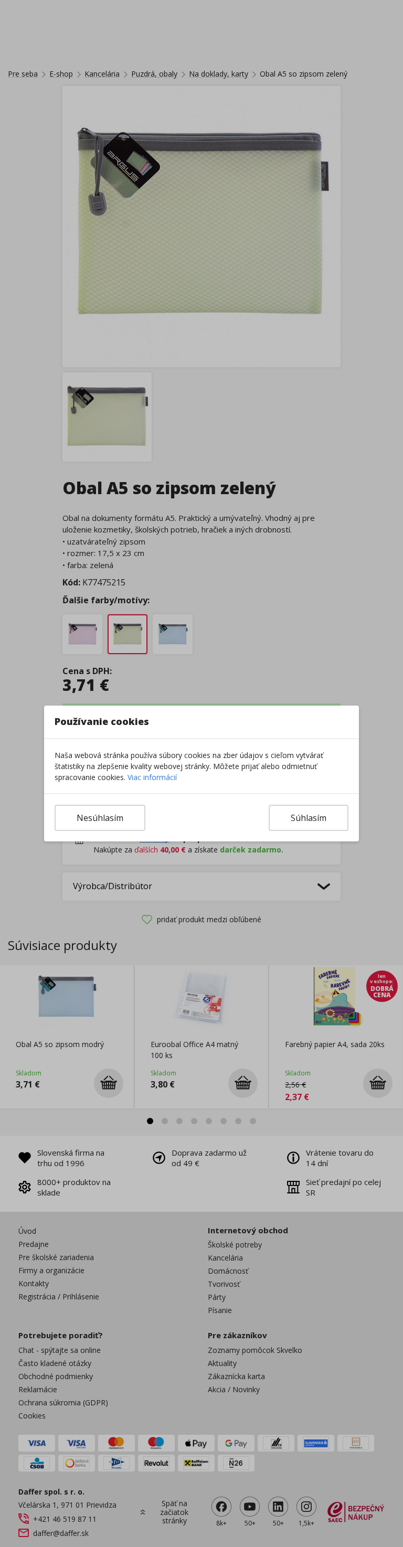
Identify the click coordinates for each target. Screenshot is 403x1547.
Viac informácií (152, 777)
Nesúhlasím (100, 818)
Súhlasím (308, 818)
